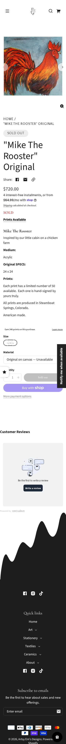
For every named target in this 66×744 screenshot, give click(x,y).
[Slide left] (4, 67)
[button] (51, 11)
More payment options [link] (17, 396)
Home (8, 119)
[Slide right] (62, 67)
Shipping (7, 205)
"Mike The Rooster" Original (28, 124)
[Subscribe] (59, 711)
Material (8, 352)
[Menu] (7, 11)
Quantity (8, 370)
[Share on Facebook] (17, 179)
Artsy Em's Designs (30, 739)
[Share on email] (25, 179)
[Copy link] (33, 179)
